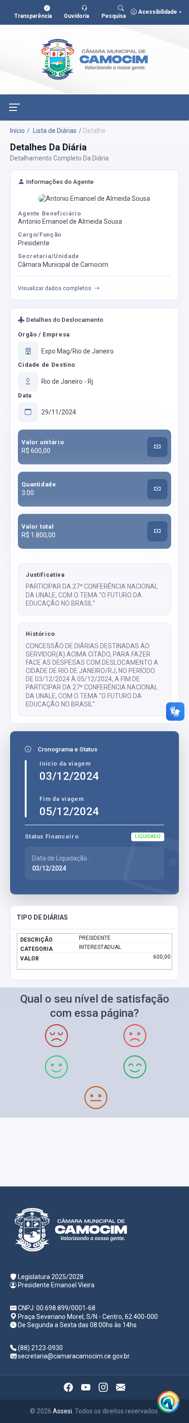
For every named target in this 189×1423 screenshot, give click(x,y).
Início (17, 130)
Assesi (62, 1411)
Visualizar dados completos (54, 288)
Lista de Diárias (54, 130)
